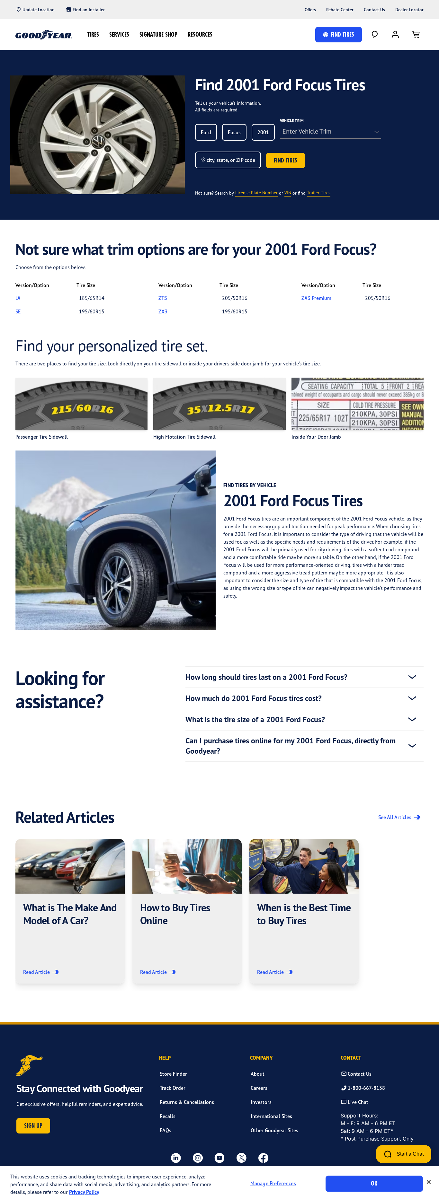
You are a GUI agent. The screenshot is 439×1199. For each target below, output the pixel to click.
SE (18, 311)
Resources (200, 34)
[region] (219, 1182)
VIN (287, 192)
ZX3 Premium (316, 298)
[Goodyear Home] (43, 34)
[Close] (429, 1182)
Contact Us (374, 10)
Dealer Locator (409, 10)
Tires (93, 34)
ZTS (162, 298)
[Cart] (416, 34)
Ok (374, 1183)
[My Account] (395, 34)
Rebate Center (340, 10)
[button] (70, 911)
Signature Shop (158, 34)
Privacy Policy (84, 1192)
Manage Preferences (273, 1183)
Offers (310, 10)
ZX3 (162, 311)
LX (18, 298)
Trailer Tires (318, 192)
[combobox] (206, 132)
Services (119, 34)
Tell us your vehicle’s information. (228, 103)
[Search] (374, 34)
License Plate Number (256, 192)
